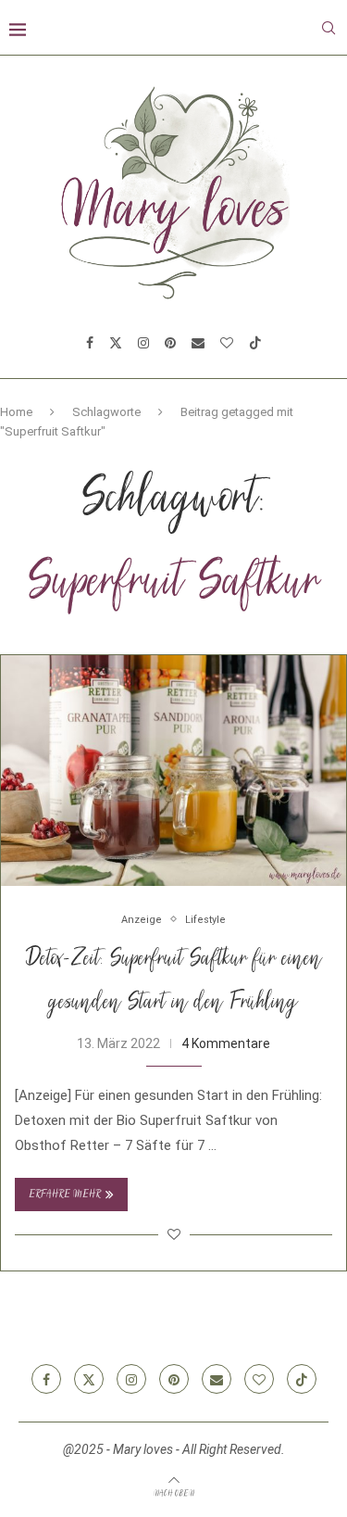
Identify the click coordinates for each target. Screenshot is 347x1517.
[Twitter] (115, 342)
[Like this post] (173, 1234)
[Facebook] (89, 342)
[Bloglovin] (226, 342)
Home (16, 412)
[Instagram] (143, 342)
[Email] (198, 342)
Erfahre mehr (65, 1195)
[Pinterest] (170, 342)
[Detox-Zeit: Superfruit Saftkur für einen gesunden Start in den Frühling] (173, 770)
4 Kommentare (225, 1043)
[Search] (328, 28)
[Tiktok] (255, 342)
